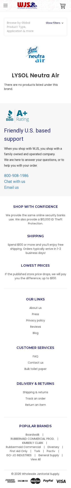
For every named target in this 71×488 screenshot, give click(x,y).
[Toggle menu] (5, 5)
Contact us (35, 363)
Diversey (53, 447)
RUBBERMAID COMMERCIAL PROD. (32, 439)
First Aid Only (18, 451)
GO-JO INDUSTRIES (19, 455)
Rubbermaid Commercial (23, 447)
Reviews (35, 327)
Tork (37, 451)
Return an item (35, 405)
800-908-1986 (16, 175)
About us (35, 308)
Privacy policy (35, 320)
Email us (11, 187)
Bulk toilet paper (35, 369)
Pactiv (51, 451)
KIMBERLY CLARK (32, 443)
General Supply (48, 455)
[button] (35, 27)
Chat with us (14, 181)
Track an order (35, 398)
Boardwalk (32, 435)
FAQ (35, 356)
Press (35, 314)
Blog (35, 333)
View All (36, 459)
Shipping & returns (35, 392)
